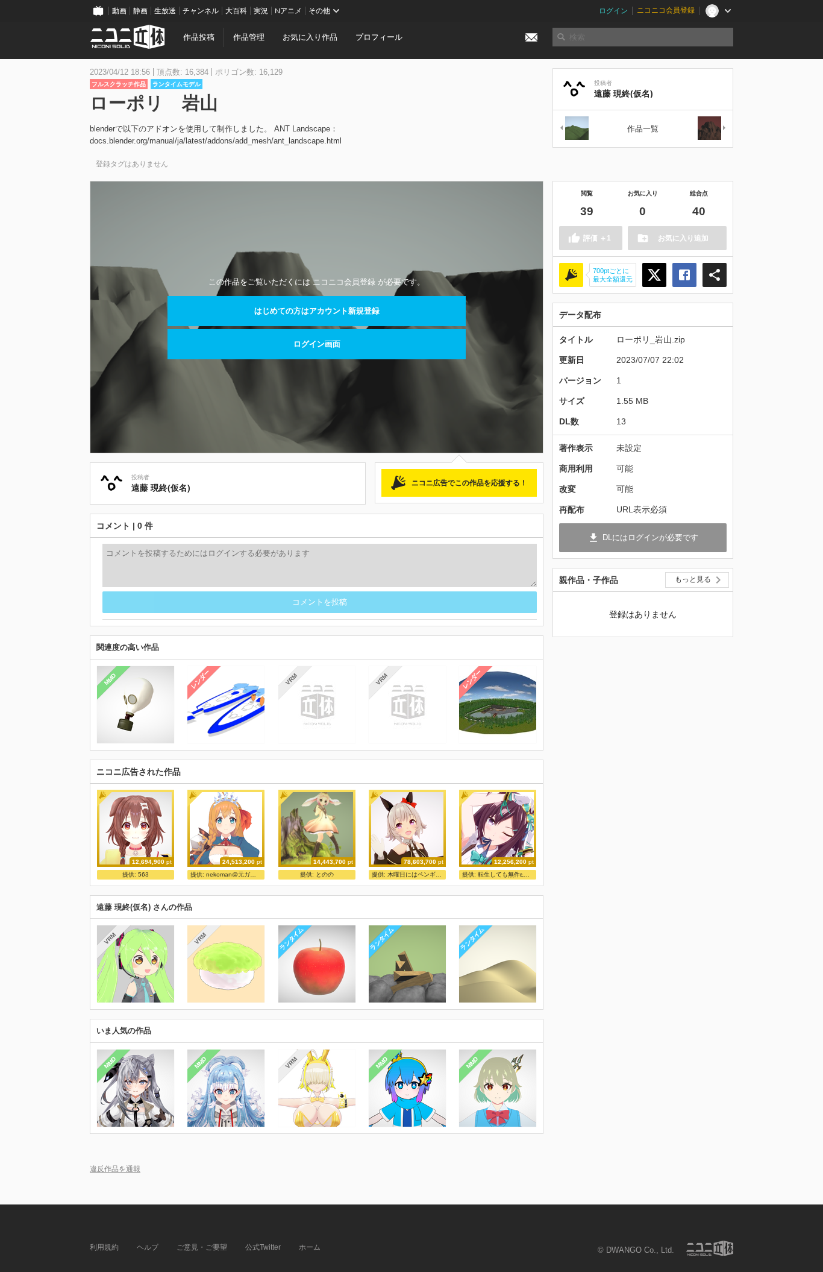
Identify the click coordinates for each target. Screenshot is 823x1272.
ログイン (613, 10)
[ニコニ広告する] (571, 275)
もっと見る (693, 579)
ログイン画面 (316, 343)
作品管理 (248, 37)
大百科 (236, 10)
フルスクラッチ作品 (119, 84)
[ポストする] (654, 275)
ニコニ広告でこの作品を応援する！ (469, 483)
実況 (261, 10)
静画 (140, 10)
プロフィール (378, 37)
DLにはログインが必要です (650, 537)
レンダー (200, 679)
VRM (291, 679)
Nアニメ (288, 10)
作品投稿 (198, 37)
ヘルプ (147, 1247)
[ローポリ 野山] (573, 128)
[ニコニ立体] (709, 1248)
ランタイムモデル (176, 84)
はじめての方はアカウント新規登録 (317, 310)
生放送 (165, 10)
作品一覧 (643, 128)
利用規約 (104, 1247)
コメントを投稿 (319, 601)
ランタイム (291, 938)
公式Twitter (263, 1247)
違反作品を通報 (115, 1169)
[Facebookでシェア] (684, 275)
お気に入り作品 (310, 37)
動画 (119, 10)
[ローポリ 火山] (712, 128)
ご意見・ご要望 (202, 1247)
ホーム (310, 1247)
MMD (110, 679)
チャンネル (201, 10)
